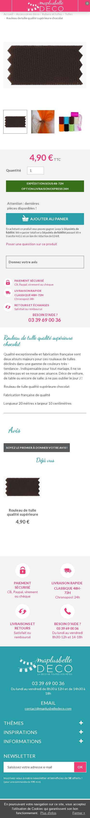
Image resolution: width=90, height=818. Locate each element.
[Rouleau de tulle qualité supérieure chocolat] (15, 122)
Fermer (77, 813)
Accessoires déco (27, 14)
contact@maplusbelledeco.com (48, 708)
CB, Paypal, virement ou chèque (34, 284)
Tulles (69, 14)
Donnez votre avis (23, 262)
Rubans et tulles (52, 14)
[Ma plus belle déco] (45, 5)
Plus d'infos (48, 813)
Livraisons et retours (22, 626)
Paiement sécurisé (29, 280)
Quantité (13, 170)
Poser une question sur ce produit (31, 244)
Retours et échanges (31, 305)
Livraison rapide (28, 291)
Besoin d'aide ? (45, 315)
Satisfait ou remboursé (28, 308)
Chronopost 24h (24, 298)
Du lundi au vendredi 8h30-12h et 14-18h (67, 635)
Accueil (8, 14)
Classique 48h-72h (28, 295)
